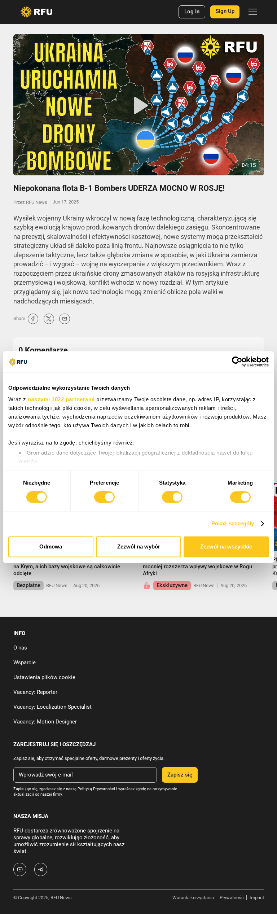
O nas (20, 647)
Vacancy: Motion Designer (45, 721)
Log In (191, 11)
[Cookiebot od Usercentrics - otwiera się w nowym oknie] (237, 362)
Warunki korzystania (193, 897)
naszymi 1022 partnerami (61, 399)
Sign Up (225, 11)
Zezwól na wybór (138, 546)
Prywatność (232, 897)
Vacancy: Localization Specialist (52, 707)
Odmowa (50, 546)
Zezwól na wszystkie (226, 546)
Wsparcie (24, 662)
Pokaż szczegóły (232, 524)
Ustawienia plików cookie (44, 677)
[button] (251, 12)
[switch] (104, 497)
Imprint (257, 897)
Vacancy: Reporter (35, 692)
